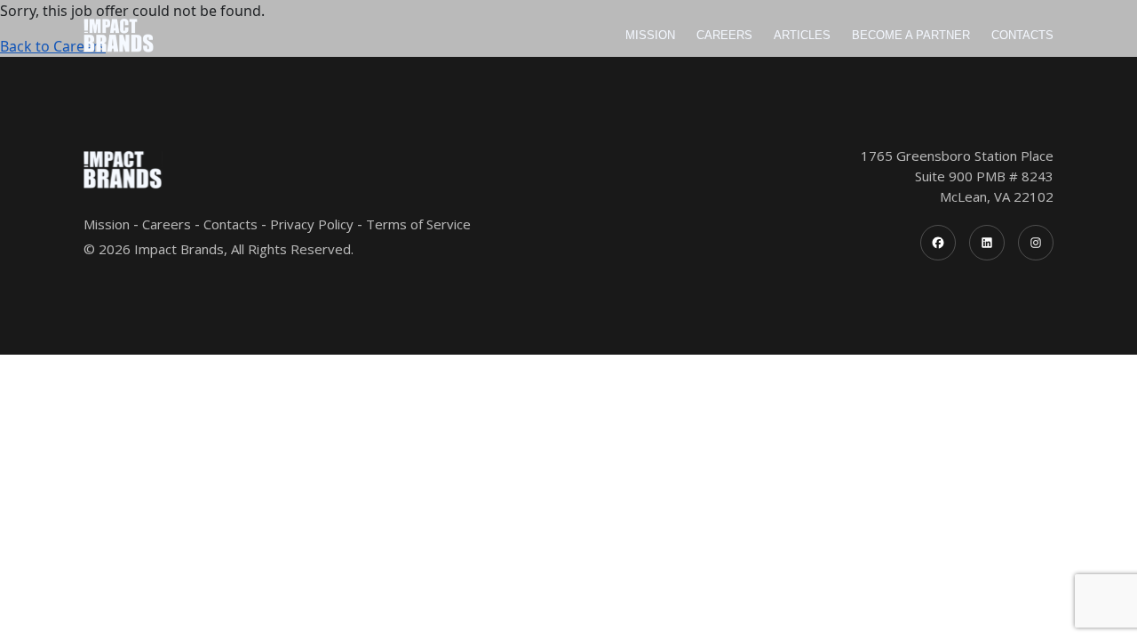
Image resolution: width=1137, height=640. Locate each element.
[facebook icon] (938, 242)
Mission (650, 35)
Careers (724, 35)
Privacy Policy (312, 224)
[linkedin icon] (987, 242)
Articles (802, 35)
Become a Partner (911, 35)
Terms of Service (418, 224)
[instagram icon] (1036, 242)
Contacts (1022, 35)
